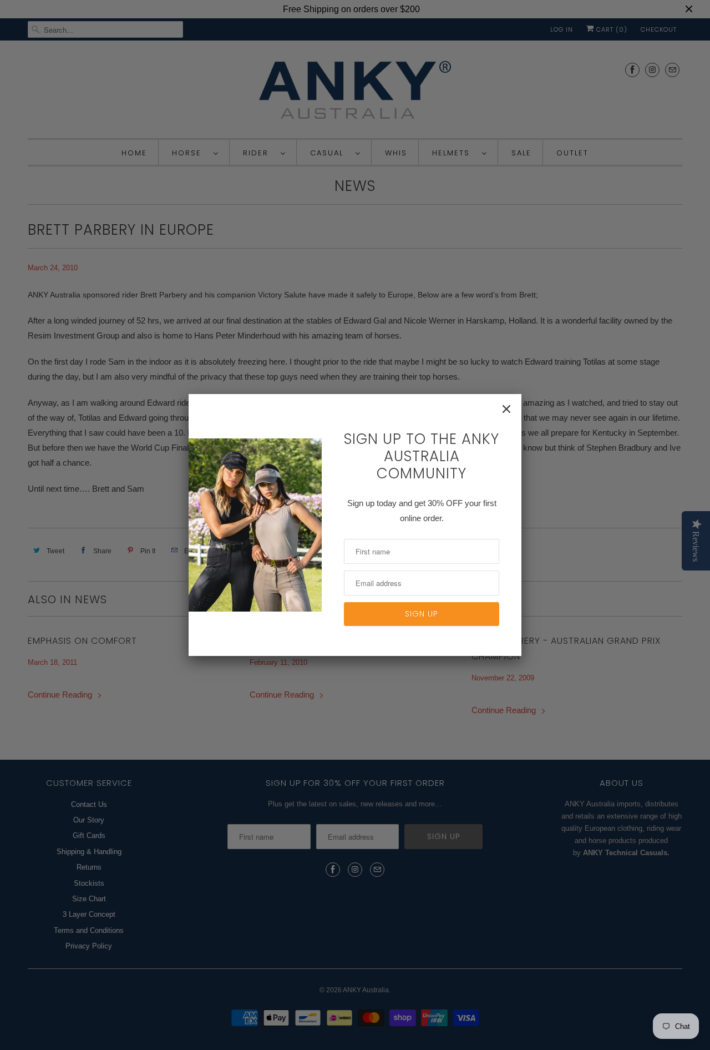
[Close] (506, 409)
